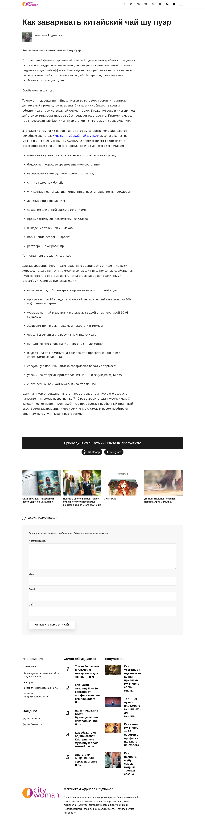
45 (93, 677)
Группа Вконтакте (32, 724)
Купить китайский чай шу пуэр (76, 136)
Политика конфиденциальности (36, 695)
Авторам (28, 682)
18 (79, 724)
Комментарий (39, 541)
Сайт (32, 604)
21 (79, 702)
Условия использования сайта (41, 687)
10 (92, 746)
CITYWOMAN (29, 666)
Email (33, 589)
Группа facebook (31, 718)
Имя (32, 574)
